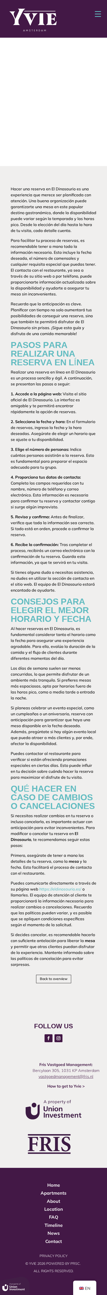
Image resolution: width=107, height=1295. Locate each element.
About (53, 1201)
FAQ (53, 1217)
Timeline (54, 1225)
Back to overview (53, 979)
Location (53, 1209)
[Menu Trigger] (98, 14)
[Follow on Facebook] (49, 1038)
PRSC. (76, 1263)
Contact (53, 1241)
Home (53, 1185)
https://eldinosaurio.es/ (60, 889)
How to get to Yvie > (66, 1086)
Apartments (53, 1193)
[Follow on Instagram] (58, 1038)
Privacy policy (53, 1256)
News (54, 1233)
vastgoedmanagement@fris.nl (66, 1076)
